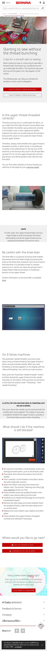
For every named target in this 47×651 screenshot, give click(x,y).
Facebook (17, 631)
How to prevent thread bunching (22, 89)
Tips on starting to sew (23, 545)
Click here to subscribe (23, 590)
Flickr (23, 631)
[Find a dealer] (40, 2)
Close (42, 645)
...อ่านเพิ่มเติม (18, 647)
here (4, 280)
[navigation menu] (3, 3)
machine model (32, 167)
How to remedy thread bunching (22, 95)
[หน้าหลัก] (23, 3)
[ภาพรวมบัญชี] (44, 2)
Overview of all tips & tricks (23, 551)
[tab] (23, 603)
